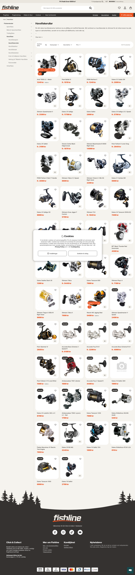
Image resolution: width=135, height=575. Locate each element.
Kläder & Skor (28, 15)
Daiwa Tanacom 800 (93, 280)
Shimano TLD (91, 212)
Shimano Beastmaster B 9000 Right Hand (96, 145)
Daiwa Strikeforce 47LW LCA (121, 447)
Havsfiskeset (12, 49)
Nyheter (95, 15)
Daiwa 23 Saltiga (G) (43, 212)
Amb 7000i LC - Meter (44, 79)
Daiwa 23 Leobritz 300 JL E (46, 413)
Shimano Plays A (117, 280)
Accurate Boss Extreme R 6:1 (121, 347)
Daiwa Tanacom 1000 (44, 481)
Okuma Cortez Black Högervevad (68, 145)
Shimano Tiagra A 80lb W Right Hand (45, 313)
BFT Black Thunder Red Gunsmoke (119, 247)
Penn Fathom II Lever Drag (120, 144)
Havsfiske (10, 19)
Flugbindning (16, 15)
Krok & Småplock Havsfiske (17, 56)
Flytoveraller (12, 62)
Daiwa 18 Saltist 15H (93, 447)
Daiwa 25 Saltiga (67, 111)
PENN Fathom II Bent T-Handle (47, 178)
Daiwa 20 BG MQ (67, 447)
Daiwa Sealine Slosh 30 (44, 280)
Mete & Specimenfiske (14, 30)
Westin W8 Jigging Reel (94, 312)
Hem (4, 19)
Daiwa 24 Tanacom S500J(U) (121, 212)
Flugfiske (6, 15)
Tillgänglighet (47, 552)
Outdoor (38, 15)
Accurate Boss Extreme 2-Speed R (70, 348)
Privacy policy (47, 550)
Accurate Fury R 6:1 (93, 347)
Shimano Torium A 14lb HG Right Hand (95, 179)
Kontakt (66, 545)
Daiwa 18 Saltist (67, 481)
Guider (114, 15)
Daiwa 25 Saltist (42, 144)
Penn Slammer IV (42, 347)
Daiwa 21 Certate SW (119, 178)
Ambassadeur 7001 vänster (71, 381)
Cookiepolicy (75, 247)
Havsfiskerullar (13, 43)
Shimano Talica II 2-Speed (70, 178)
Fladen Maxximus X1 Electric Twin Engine (46, 448)
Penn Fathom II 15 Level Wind (46, 381)
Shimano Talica (67, 280)
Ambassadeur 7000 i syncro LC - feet (71, 414)
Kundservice (97, 1)
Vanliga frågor (68, 547)
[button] (118, 1)
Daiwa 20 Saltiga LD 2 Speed (121, 111)
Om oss (45, 548)
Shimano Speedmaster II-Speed (120, 313)
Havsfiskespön (13, 40)
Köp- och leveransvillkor (50, 545)
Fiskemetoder (8, 23)
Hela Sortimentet (50, 15)
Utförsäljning (127, 15)
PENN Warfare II (92, 79)
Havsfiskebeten (13, 53)
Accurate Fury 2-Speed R (95, 381)
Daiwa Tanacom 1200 (94, 413)
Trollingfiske (10, 33)
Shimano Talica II (67, 312)
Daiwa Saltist (91, 111)
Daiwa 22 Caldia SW (118, 79)
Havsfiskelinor (12, 46)
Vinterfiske (10, 66)
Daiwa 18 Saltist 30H (118, 381)
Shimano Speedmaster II (45, 111)
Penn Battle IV (66, 79)
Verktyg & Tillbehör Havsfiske (17, 59)
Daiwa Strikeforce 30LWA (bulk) (120, 414)
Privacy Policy (59, 247)
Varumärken (105, 15)
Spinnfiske (10, 27)
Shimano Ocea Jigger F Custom (69, 213)
